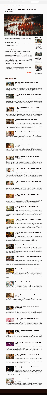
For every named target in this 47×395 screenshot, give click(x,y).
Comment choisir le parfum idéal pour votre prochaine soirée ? (27, 132)
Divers (29, 1)
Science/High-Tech (24, 1)
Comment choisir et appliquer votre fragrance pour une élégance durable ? (27, 367)
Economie (9, 1)
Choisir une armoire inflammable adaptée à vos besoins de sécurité (28, 95)
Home (5, 5)
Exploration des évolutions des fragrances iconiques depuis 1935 (26, 207)
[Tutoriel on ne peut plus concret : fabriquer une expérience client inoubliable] (38, 41)
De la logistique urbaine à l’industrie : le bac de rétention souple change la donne (38, 58)
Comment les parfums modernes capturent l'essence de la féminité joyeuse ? (28, 220)
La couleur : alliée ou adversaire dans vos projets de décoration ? (26, 83)
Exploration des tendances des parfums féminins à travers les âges (28, 233)
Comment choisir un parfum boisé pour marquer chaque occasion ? (27, 269)
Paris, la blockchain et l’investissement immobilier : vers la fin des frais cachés (38, 70)
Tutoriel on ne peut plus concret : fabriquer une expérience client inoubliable (38, 46)
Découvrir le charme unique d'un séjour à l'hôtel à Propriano (26, 120)
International (14, 1)
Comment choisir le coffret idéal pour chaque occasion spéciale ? (27, 379)
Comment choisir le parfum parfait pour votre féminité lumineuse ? (27, 195)
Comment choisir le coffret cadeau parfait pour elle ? (27, 318)
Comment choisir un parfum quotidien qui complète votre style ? (28, 182)
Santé (19, 1)
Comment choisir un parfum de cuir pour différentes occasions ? (27, 331)
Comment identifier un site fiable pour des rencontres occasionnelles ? (27, 307)
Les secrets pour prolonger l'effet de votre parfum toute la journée (28, 294)
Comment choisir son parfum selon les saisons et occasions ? (26, 282)
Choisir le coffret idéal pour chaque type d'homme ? (26, 244)
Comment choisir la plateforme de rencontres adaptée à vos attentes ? (27, 108)
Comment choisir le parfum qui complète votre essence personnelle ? (27, 144)
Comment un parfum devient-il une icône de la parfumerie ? (28, 257)
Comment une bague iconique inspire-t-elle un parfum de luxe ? (28, 343)
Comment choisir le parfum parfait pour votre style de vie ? (28, 169)
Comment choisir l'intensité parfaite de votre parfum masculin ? (27, 157)
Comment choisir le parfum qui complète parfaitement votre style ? (27, 355)
